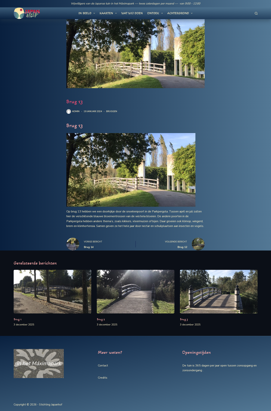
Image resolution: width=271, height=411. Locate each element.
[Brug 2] (135, 291)
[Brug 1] (52, 291)
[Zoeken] (256, 13)
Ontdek (153, 13)
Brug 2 (101, 319)
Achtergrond (178, 13)
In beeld (85, 13)
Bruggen (111, 111)
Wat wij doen (132, 13)
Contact (103, 366)
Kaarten (106, 13)
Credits (102, 378)
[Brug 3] (219, 291)
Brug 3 (184, 319)
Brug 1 (17, 319)
